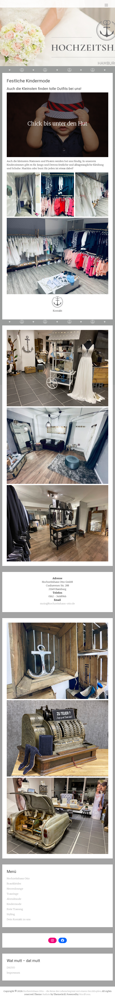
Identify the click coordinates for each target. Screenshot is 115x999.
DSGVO (11, 967)
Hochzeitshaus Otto (18, 878)
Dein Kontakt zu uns (19, 919)
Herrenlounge (15, 888)
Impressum (13, 972)
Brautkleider (14, 883)
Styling (11, 914)
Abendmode (14, 898)
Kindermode (14, 904)
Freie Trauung (15, 909)
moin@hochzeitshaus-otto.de (57, 603)
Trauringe (12, 893)
